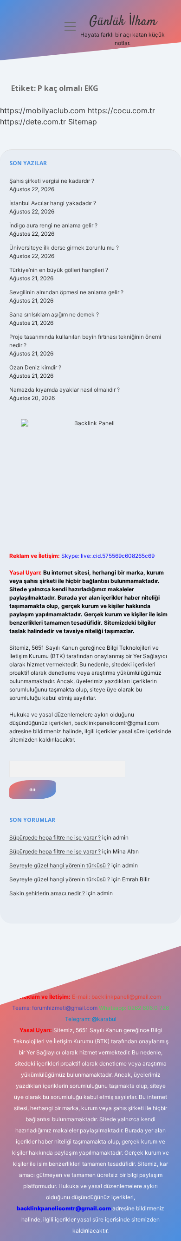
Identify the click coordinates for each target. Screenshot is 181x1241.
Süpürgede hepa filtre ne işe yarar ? (55, 837)
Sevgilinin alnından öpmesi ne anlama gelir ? (66, 292)
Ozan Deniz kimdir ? (35, 367)
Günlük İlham (122, 22)
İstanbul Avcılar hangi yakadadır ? (52, 203)
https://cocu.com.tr (121, 110)
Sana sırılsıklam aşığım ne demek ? (54, 314)
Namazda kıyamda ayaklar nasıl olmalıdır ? (64, 389)
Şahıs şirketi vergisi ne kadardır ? (51, 180)
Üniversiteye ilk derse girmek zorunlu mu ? (64, 247)
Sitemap (82, 121)
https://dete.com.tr (33, 121)
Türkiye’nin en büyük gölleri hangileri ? (58, 269)
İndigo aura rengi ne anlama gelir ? (53, 225)
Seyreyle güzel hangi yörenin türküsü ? (59, 865)
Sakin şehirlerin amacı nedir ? (47, 893)
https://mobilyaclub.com (42, 110)
